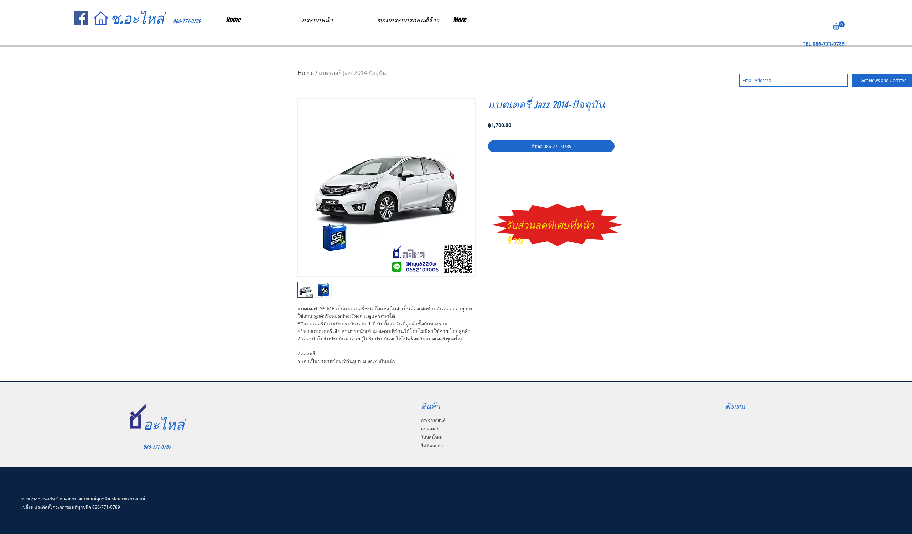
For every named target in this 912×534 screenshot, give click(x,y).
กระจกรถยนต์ (433, 420)
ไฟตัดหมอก (432, 445)
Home (305, 73)
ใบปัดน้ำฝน (431, 437)
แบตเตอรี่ (430, 428)
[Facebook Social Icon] (81, 18)
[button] (839, 25)
